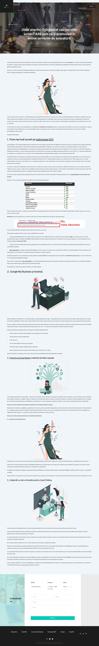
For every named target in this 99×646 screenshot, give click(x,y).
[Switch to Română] (21, 10)
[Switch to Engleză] (19, 10)
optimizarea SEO (44, 139)
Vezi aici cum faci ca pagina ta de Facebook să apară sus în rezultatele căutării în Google (29, 404)
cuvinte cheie (74, 174)
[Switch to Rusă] (24, 10)
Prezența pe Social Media (19, 358)
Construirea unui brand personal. (17, 419)
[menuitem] (20, 2)
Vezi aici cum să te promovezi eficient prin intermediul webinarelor (24, 416)
